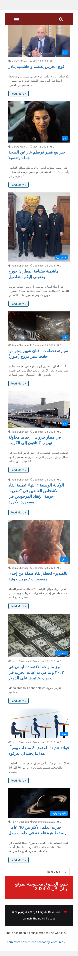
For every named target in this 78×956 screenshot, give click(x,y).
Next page (53, 871)
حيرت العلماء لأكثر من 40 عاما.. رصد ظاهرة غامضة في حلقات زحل (37, 830)
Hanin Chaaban (20, 661)
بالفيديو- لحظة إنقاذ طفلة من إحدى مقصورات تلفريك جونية (37, 576)
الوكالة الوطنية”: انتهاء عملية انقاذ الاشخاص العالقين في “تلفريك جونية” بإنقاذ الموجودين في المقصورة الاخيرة (36, 493)
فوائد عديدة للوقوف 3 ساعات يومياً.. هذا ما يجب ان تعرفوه (38, 750)
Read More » (18, 93)
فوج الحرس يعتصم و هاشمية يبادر (36, 66)
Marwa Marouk (19, 60)
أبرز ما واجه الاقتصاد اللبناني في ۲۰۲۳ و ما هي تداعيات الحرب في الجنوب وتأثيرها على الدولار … (36, 672)
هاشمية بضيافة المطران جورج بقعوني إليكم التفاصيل (33, 273)
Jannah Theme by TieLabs (39, 918)
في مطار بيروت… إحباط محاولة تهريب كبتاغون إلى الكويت (34, 440)
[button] (16, 19)
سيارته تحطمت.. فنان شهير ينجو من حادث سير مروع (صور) (38, 353)
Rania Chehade (20, 265)
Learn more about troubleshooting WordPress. (35, 942)
